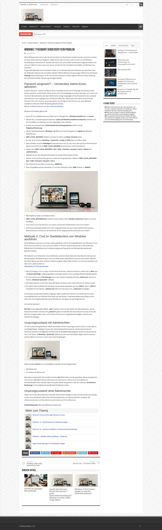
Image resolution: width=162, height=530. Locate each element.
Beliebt (113, 45)
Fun (34, 526)
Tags (132, 45)
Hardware (57, 26)
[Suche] (141, 4)
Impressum (54, 4)
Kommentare (123, 45)
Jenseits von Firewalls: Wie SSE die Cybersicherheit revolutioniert (128, 91)
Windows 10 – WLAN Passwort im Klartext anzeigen (50, 422)
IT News (24, 26)
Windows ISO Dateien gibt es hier (35, 111)
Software (67, 26)
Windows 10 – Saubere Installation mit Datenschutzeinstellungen (55, 429)
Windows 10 (34, 26)
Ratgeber (85, 26)
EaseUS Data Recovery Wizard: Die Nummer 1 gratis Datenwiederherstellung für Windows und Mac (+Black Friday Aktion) (60, 494)
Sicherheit (75, 26)
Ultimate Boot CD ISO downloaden (36, 266)
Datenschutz (44, 4)
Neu (106, 45)
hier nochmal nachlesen (54, 106)
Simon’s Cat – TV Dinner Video (84, 462)
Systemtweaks (45, 26)
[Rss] (127, 4)
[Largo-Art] (32, 14)
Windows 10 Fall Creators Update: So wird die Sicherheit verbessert (85, 491)
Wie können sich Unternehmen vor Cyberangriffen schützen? (126, 62)
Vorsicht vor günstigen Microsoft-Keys (33, 490)
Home (24, 43)
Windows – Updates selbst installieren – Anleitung (50, 436)
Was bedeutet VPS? (40, 34)
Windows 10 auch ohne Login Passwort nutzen (49, 415)
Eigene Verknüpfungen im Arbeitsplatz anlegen (49, 443)
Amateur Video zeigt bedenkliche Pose (34, 463)
